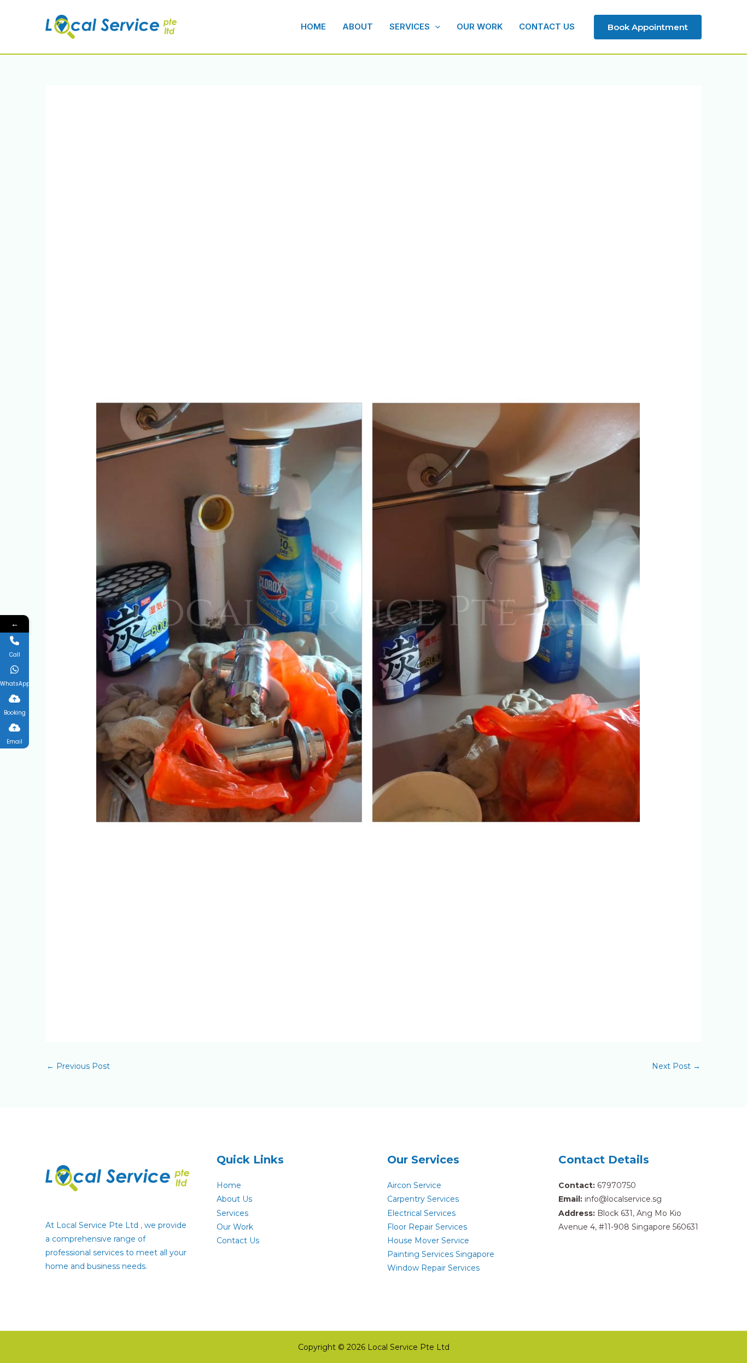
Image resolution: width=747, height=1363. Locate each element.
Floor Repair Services (427, 1227)
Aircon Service (414, 1185)
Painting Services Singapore (440, 1254)
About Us (234, 1199)
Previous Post (78, 1066)
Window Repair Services (433, 1268)
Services (232, 1213)
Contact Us (238, 1240)
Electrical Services (421, 1213)
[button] (435, 26)
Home (229, 1185)
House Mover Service (428, 1240)
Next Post (676, 1066)
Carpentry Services (423, 1199)
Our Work (235, 1227)
